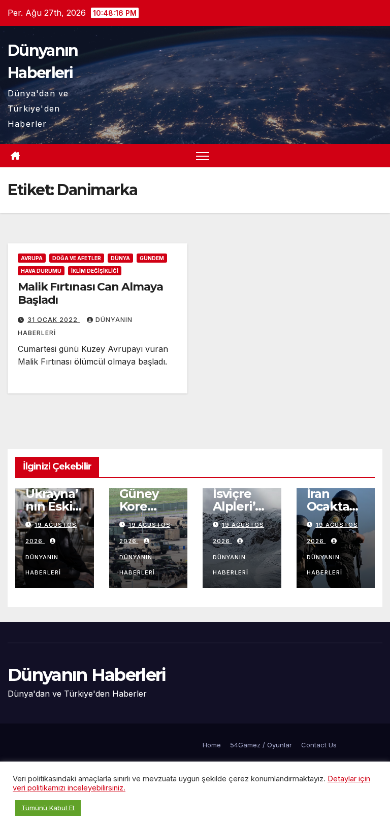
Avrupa (32, 258)
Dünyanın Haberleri (43, 565)
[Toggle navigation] (202, 156)
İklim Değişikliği (94, 271)
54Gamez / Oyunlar (261, 745)
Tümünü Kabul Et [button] (48, 808)
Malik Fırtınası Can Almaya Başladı (90, 293)
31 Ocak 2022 (53, 319)
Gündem (152, 258)
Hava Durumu (41, 271)
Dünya (120, 258)
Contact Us (319, 745)
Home (212, 745)
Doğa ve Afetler (76, 258)
